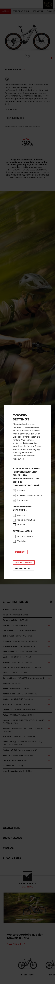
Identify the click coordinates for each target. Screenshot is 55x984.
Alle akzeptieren (23, 562)
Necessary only (23, 569)
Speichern (20, 552)
